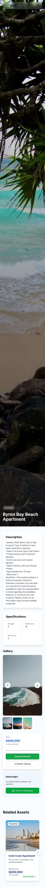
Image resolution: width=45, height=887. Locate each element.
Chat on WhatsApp (24, 790)
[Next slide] (38, 852)
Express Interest (22, 756)
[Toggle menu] (37, 5)
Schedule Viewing (23, 764)
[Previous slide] (7, 852)
